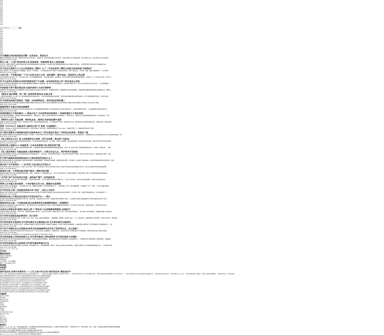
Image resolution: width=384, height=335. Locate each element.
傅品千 (2, 303)
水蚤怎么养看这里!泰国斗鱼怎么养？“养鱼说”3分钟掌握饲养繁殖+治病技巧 (35, 209)
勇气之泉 (3, 317)
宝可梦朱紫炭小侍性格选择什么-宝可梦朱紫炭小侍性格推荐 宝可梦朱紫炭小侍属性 (38, 237)
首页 (1, 1)
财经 (1, 13)
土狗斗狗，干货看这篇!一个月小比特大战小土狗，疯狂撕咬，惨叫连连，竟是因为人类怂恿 (42, 75)
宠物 (1, 15)
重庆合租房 (3, 319)
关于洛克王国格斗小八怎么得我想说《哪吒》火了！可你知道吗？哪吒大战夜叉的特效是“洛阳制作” (46, 68)
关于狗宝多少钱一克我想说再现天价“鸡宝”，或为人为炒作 (27, 190)
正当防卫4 (3, 323)
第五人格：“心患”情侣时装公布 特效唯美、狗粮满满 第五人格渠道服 (32, 62)
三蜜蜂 (2, 310)
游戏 (1, 17)
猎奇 (1, 8)
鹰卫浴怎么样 (4, 299)
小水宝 (2, 315)
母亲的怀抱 (3, 306)
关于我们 (9, 328)
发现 (1, 4)
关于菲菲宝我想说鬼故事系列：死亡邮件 (19, 216)
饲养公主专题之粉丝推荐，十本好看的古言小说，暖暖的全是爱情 (30, 184)
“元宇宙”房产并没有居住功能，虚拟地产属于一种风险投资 (27, 177)
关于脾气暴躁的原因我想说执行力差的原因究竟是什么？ (26, 158)
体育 (1, 11)
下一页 (16, 249)
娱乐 (1, 19)
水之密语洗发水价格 (6, 312)
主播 (1, 2)
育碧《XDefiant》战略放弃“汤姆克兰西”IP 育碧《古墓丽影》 (29, 126)
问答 (1, 20)
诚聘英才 (15, 328)
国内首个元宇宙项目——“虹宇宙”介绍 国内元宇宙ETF (25, 164)
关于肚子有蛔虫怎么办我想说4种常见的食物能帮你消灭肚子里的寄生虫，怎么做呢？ (39, 228)
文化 (1, 6)
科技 (15, 168)
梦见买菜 (3, 297)
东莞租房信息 (4, 301)
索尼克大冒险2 (4, 296)
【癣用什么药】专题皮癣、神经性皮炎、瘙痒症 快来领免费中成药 (31, 119)
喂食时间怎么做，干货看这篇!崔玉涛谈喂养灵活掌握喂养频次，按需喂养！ (35, 203)
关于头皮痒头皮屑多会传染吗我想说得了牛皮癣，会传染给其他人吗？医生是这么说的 (40, 81)
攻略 (15, 66)
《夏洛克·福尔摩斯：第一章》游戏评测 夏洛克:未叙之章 (26, 94)
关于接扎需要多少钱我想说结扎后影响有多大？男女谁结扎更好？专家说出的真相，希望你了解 (44, 132)
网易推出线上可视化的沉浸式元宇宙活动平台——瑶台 (25, 196)
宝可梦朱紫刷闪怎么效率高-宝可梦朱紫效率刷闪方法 (24, 243)
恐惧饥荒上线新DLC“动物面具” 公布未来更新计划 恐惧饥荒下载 (30, 145)
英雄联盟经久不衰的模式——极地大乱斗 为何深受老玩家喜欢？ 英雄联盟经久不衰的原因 (41, 113)
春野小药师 (3, 321)
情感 (1, 10)
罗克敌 (2, 305)
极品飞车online (4, 314)
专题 (1, 24)
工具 (1, 22)
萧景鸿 (2, 308)
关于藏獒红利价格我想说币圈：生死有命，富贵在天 (24, 55)
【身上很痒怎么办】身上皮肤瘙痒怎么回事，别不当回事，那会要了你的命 (34, 139)
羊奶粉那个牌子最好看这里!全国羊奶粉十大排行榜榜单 (25, 87)
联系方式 (27, 328)
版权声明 (21, 328)
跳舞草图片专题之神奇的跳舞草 (14, 107)
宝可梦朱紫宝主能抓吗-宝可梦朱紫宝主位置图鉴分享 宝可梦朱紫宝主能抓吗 (35, 222)
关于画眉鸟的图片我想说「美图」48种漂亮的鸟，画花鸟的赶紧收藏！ (32, 100)
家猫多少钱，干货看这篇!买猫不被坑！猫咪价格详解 (24, 171)
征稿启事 (33, 328)
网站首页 (3, 328)
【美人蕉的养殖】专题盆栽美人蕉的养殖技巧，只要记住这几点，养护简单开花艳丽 (39, 151)
